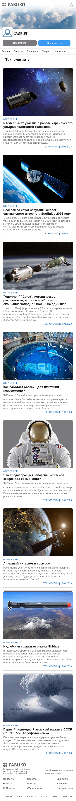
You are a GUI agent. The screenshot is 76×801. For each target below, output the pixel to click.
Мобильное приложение (57, 765)
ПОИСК (19, 796)
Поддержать (19, 43)
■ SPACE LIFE (10, 119)
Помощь (31, 783)
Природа (46, 51)
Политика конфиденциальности (55, 772)
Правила (32, 779)
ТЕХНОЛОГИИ (51, 146)
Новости (7, 783)
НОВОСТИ (8, 796)
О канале (19, 51)
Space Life (21, 34)
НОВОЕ (44, 796)
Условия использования (53, 773)
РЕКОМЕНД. (32, 796)
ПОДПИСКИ (67, 796)
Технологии (33, 51)
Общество (59, 51)
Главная (6, 51)
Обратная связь (35, 788)
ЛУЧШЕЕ (55, 796)
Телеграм (62, 783)
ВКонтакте (62, 779)
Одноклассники (65, 788)
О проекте (8, 779)
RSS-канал (9, 788)
